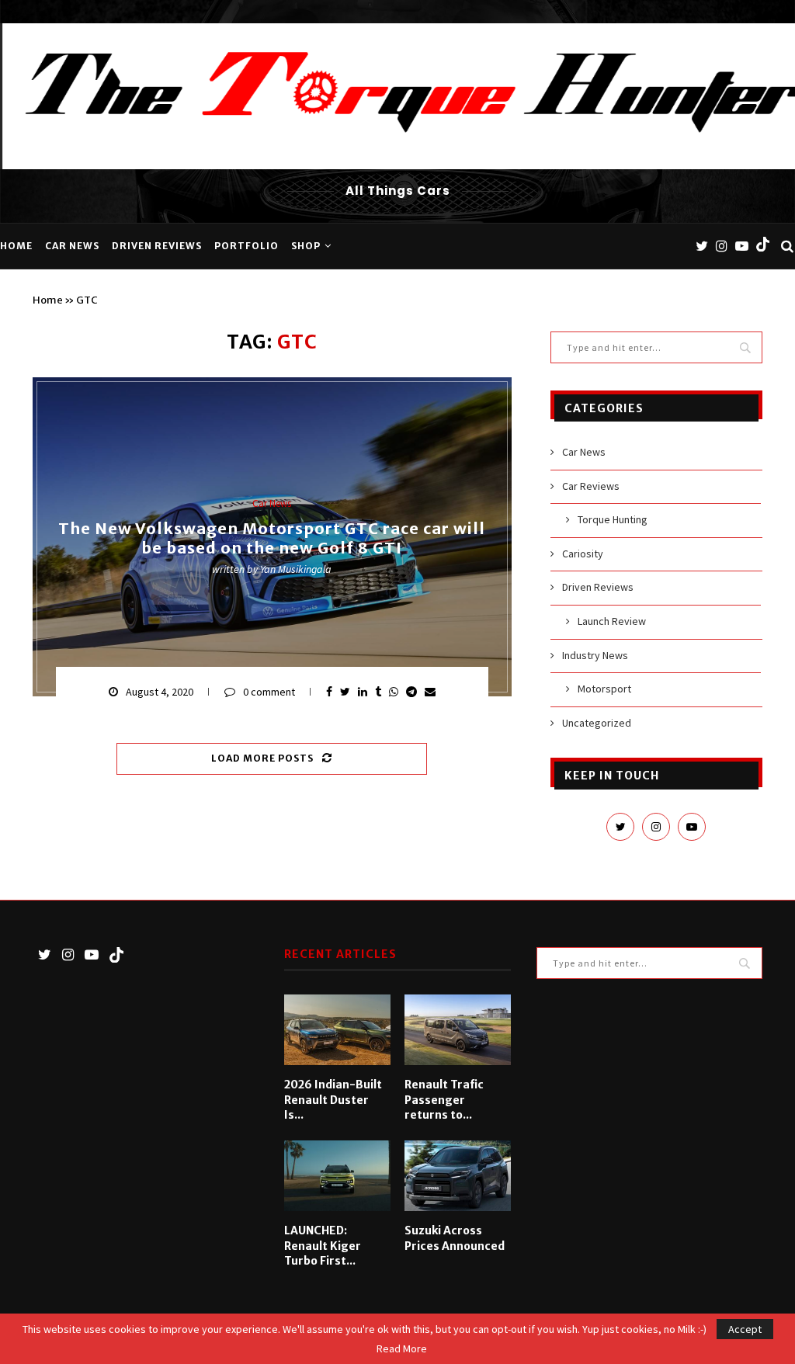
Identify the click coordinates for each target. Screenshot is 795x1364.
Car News (72, 246)
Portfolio (246, 246)
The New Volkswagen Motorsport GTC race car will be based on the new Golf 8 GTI (271, 538)
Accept (745, 1329)
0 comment (269, 692)
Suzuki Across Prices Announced (454, 1238)
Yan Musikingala (296, 569)
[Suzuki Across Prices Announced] (457, 1175)
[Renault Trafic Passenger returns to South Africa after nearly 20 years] (457, 1029)
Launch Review (612, 621)
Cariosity (582, 554)
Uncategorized (596, 723)
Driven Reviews (157, 246)
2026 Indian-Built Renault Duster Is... (333, 1100)
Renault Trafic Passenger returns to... (444, 1100)
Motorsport (604, 689)
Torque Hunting (612, 519)
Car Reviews (591, 486)
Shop (306, 246)
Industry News (595, 655)
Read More (402, 1348)
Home (16, 246)
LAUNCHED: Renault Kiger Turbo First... (322, 1245)
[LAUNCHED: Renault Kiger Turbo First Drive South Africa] (337, 1175)
